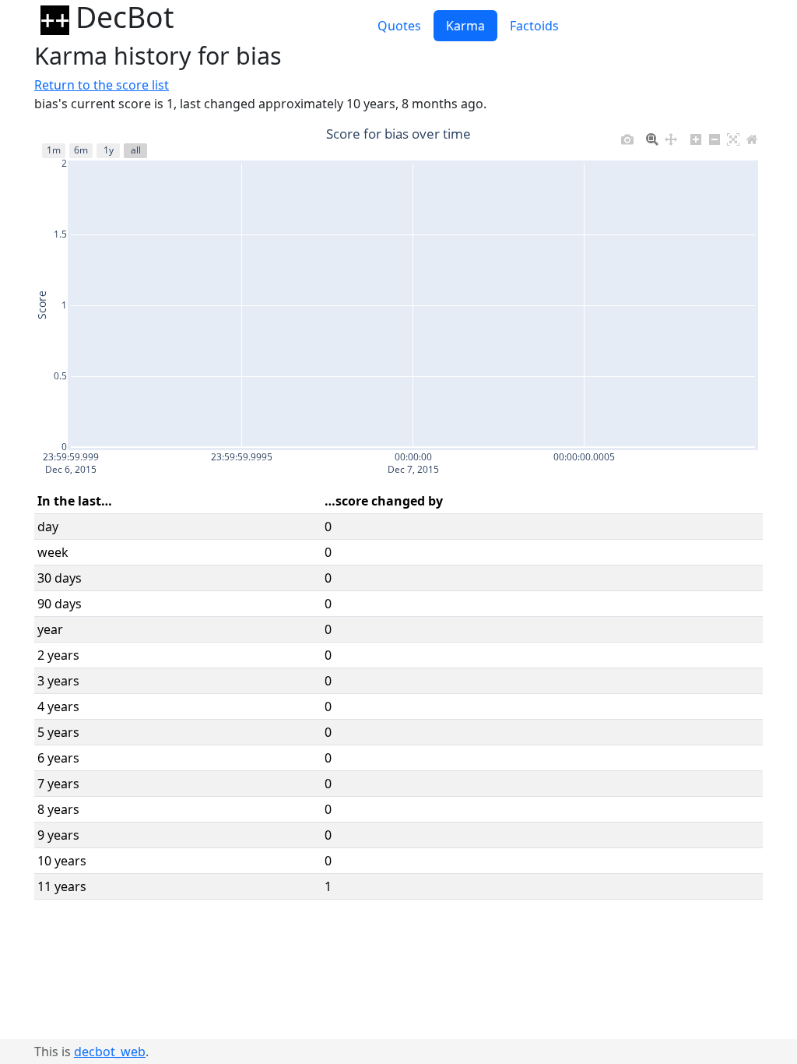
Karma (465, 25)
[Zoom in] (695, 135)
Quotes (399, 25)
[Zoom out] (714, 135)
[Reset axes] (752, 135)
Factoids (534, 25)
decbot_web (110, 1051)
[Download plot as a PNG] (627, 135)
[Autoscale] (733, 135)
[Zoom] (652, 135)
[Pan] (671, 135)
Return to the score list (101, 84)
